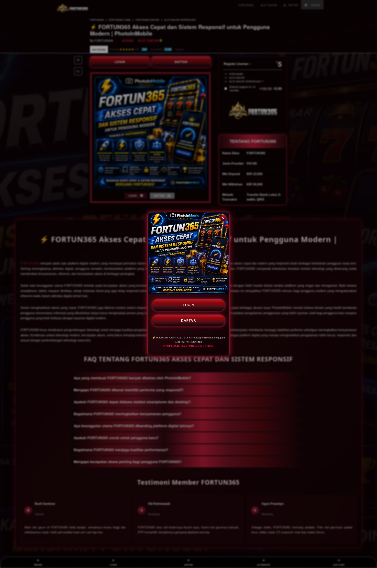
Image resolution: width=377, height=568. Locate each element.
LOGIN (188, 305)
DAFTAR (188, 320)
